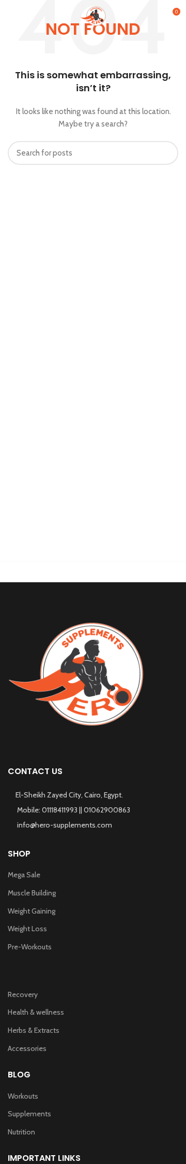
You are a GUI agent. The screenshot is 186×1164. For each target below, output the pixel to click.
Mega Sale (24, 874)
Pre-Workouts (30, 946)
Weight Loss (27, 928)
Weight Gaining (31, 911)
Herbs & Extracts (33, 1030)
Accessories (27, 1048)
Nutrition (21, 1132)
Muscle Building (32, 892)
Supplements (29, 1113)
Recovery (23, 994)
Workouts (23, 1096)
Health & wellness (36, 1012)
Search (164, 153)
